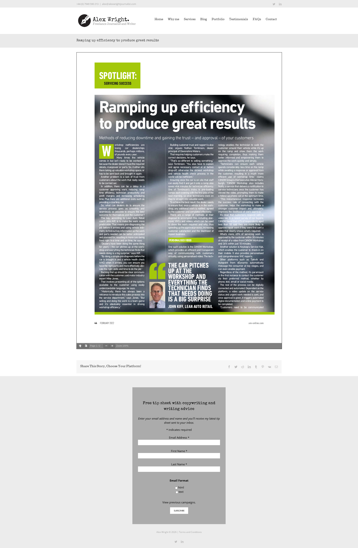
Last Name (179, 464)
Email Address (179, 437)
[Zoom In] (112, 346)
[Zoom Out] (106, 346)
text (181, 491)
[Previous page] (80, 346)
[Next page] (86, 346)
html (181, 487)
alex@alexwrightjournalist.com (119, 4)
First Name (179, 451)
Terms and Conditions (190, 532)
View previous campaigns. (179, 502)
